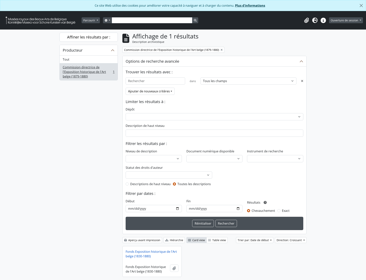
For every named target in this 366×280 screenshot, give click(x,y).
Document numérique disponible (210, 151)
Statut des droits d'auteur (144, 168)
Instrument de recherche (265, 151)
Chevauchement (263, 211)
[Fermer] (361, 5)
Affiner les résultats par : (88, 37)
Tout (66, 59)
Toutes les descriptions (194, 184)
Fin (188, 201)
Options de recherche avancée (152, 61)
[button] (306, 20)
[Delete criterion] (302, 81)
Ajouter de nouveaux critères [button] (149, 91)
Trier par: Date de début (254, 240)
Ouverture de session (345, 20)
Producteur (73, 50)
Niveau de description (141, 151)
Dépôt (130, 109)
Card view (198, 240)
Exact (286, 211)
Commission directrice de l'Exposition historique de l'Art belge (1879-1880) (89, 71)
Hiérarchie (176, 240)
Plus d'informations (250, 5)
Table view (219, 240)
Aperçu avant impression (144, 240)
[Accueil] (42, 20)
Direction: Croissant (290, 240)
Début (130, 201)
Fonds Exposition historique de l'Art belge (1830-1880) (151, 254)
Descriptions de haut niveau (150, 184)
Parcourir (89, 20)
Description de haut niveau (145, 126)
